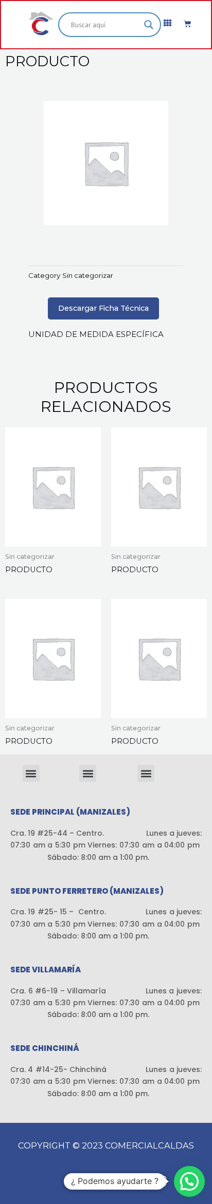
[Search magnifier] (149, 24)
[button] (31, 773)
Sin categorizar (87, 275)
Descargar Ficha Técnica (103, 308)
